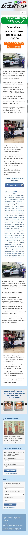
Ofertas (5, 518)
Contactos (6, 520)
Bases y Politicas (18, 518)
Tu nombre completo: (10, 458)
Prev (26, 404)
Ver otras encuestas (9, 507)
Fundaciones (17, 517)
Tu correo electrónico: (10, 464)
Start (13, 411)
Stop (14, 411)
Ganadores (10, 517)
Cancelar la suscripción (10, 473)
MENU (23, 13)
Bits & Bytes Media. (15, 529)
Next (2, 404)
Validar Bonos (6, 524)
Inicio (5, 517)
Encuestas (11, 518)
